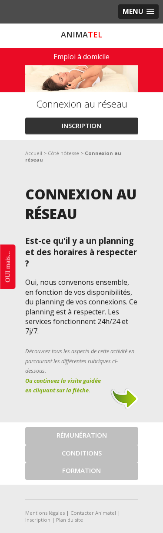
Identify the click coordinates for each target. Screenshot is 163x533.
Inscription (81, 125)
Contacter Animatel (93, 512)
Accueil (33, 153)
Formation (81, 470)
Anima (81, 34)
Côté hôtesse (63, 153)
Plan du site (69, 519)
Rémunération (82, 435)
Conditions (82, 453)
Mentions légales (45, 512)
